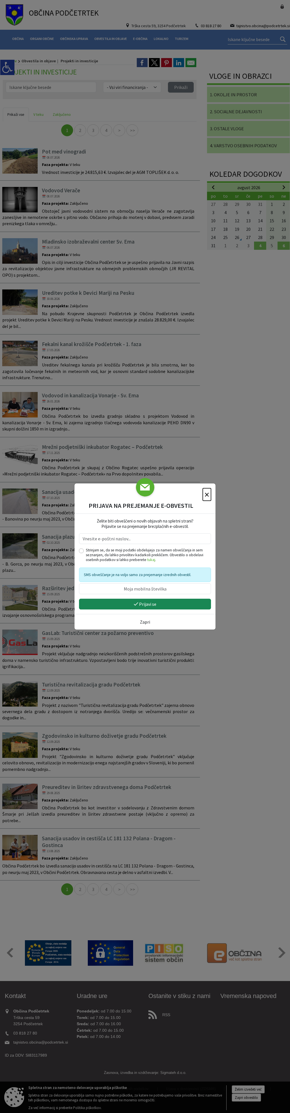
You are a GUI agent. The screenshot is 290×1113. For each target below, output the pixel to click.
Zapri (145, 622)
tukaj (151, 559)
